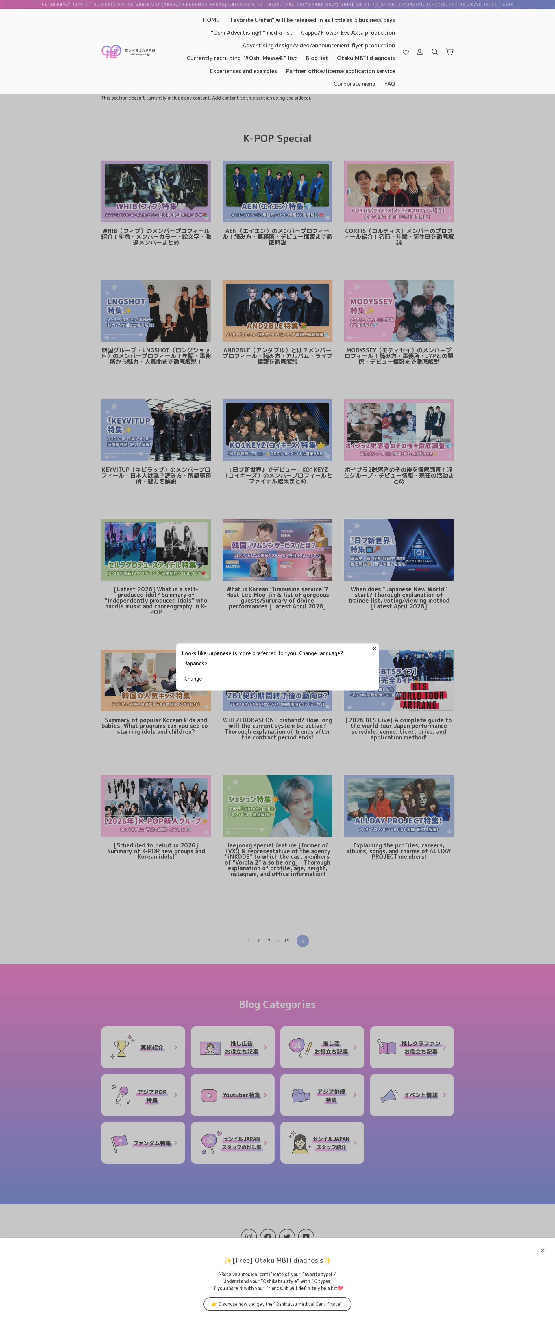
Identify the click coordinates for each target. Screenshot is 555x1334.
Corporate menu (354, 83)
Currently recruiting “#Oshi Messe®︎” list (242, 58)
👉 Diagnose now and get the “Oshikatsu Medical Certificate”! (277, 1304)
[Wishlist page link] (406, 52)
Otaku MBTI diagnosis (366, 58)
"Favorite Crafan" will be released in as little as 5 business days (311, 20)
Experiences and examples (243, 71)
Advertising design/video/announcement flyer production (319, 45)
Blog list (317, 58)
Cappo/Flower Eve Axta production (348, 32)
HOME (211, 20)
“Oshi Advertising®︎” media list (252, 32)
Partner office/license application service (340, 71)
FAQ (389, 83)
